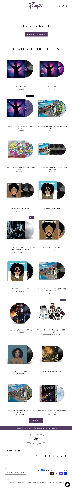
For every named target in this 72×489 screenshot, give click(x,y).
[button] (5, 7)
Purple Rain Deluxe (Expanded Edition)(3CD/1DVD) (52, 411)
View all (36, 421)
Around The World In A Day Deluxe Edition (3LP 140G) (51, 168)
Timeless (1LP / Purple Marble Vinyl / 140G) (20, 127)
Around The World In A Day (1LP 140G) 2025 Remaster (52, 290)
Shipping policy (46, 479)
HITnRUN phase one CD (20, 289)
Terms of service (33, 479)
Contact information (60, 479)
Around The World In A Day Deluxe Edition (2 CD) (51, 127)
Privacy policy (9, 479)
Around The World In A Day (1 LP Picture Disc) (20, 168)
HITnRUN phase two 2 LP (20, 208)
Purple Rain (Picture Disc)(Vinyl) (20, 330)
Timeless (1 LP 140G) (20, 87)
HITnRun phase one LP (52, 208)
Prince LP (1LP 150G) (20, 371)
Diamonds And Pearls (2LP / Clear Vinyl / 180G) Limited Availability (20, 248)
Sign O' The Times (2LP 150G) (52, 371)
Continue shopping (36, 34)
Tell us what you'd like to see (45, 428)
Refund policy (21, 479)
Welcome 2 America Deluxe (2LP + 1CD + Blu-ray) (51, 331)
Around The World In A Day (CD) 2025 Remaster (20, 411)
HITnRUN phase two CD (51, 248)
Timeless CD (51, 87)
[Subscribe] (36, 456)
